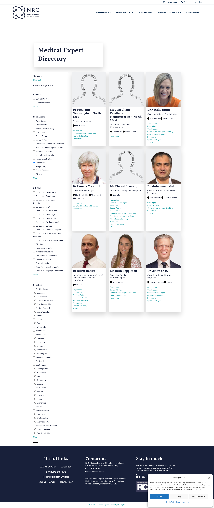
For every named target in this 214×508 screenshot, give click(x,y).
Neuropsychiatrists (44, 248)
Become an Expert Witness (56, 477)
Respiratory (41, 166)
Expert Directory (123, 13)
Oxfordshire (42, 380)
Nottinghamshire (44, 304)
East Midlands (42, 289)
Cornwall (41, 395)
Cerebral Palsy (42, 140)
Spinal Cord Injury (43, 170)
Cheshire (40, 338)
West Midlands (42, 410)
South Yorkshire (44, 433)
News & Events (192, 13)
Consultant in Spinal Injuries (47, 210)
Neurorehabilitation (44, 159)
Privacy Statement (182, 502)
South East (41, 365)
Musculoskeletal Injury (45, 155)
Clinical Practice (42, 99)
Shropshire (41, 414)
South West (41, 387)
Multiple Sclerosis (44, 151)
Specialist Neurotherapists (47, 267)
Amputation (41, 121)
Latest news (66, 467)
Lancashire (41, 342)
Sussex (40, 384)
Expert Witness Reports (168, 13)
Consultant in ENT (44, 207)
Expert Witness (43, 102)
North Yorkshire (43, 429)
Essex (39, 315)
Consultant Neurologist (46, 214)
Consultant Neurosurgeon (47, 218)
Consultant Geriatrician (45, 196)
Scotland (40, 361)
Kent (39, 376)
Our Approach (102, 13)
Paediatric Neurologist (45, 259)
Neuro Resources (47, 482)
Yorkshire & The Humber (46, 425)
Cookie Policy (170, 502)
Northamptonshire (45, 300)
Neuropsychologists (44, 251)
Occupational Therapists (46, 255)
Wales (39, 406)
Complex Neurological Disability (50, 143)
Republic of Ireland (44, 357)
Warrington (42, 353)
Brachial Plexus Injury (45, 128)
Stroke (39, 174)
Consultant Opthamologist (47, 222)
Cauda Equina (41, 136)
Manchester (42, 349)
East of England (43, 308)
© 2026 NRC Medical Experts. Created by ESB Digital (107, 505)
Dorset (40, 399)
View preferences (199, 496)
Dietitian (39, 244)
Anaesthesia (41, 124)
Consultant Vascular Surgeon (48, 229)
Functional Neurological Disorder (50, 147)
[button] (209, 477)
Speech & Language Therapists (49, 270)
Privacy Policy (66, 482)
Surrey (40, 323)
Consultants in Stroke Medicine (49, 240)
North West (41, 334)
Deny (179, 496)
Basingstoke (42, 368)
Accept (159, 496)
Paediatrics (40, 162)
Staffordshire (42, 418)
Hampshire (41, 372)
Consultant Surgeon (44, 226)
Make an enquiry (48, 467)
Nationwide (41, 327)
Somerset (41, 403)
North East (40, 330)
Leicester (41, 293)
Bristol (40, 391)
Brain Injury (40, 132)
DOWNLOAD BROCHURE (56, 472)
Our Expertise (145, 13)
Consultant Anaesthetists (47, 192)
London (39, 319)
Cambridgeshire (43, 312)
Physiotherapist (43, 263)
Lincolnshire (42, 296)
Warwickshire (43, 422)
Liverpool (41, 346)
